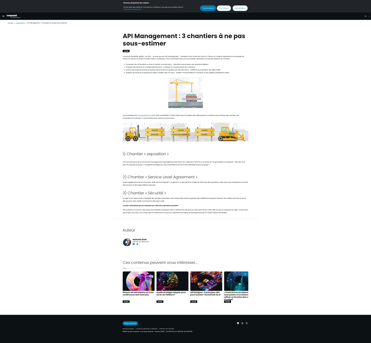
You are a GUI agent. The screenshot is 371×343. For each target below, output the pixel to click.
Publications (20, 23)
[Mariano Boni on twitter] (137, 244)
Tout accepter (208, 8)
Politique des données (166, 329)
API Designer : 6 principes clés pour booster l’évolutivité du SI (205, 293)
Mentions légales (128, 329)
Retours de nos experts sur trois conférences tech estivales (138, 293)
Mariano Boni (140, 239)
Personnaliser (240, 8)
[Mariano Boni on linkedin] (134, 244)
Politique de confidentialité (132, 9)
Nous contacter (130, 323)
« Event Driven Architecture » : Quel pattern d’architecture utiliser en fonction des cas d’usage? (238, 295)
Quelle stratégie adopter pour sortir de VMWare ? (171, 293)
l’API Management (144, 115)
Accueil (10, 23)
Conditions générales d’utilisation (147, 329)
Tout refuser (224, 8)
